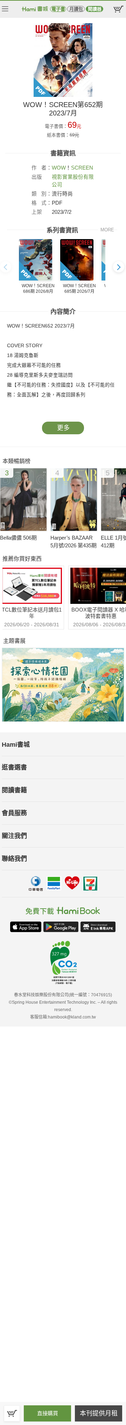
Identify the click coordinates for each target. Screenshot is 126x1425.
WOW (59, 168)
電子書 (58, 9)
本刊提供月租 (99, 1413)
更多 (63, 427)
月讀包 (76, 9)
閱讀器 (95, 9)
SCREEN (82, 168)
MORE (107, 229)
